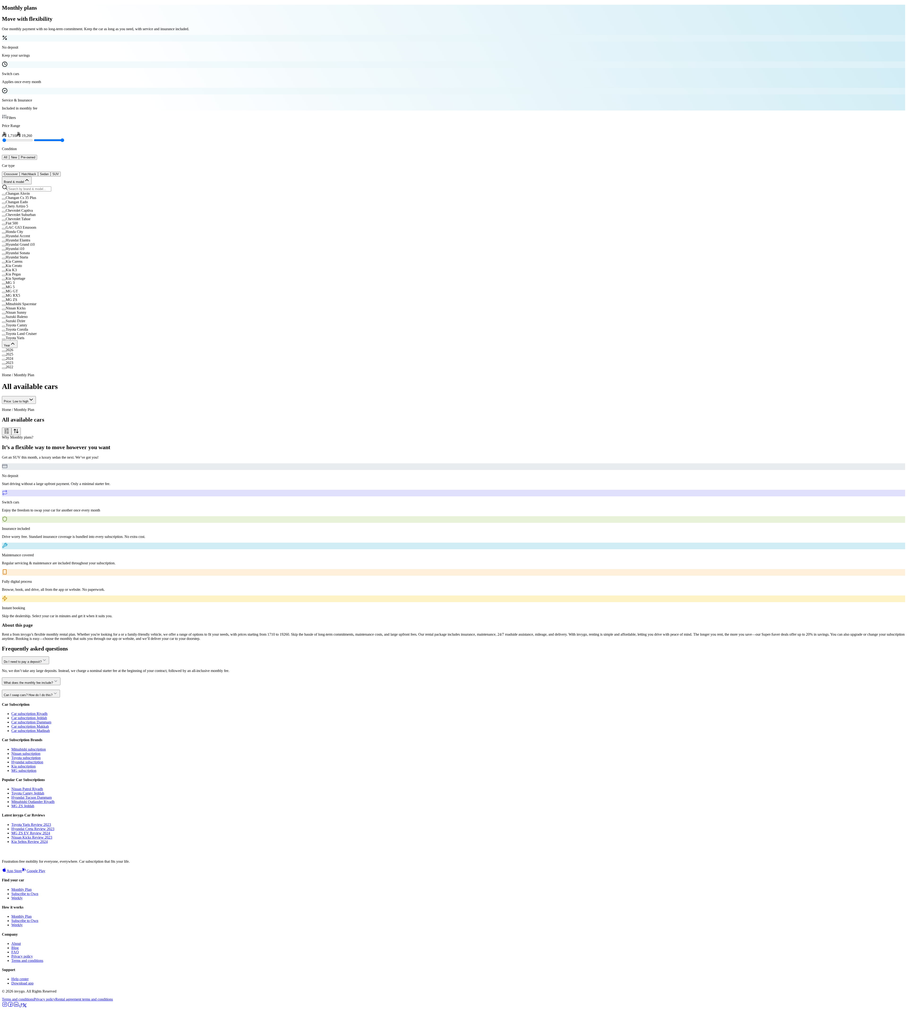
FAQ (15, 952)
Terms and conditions (27, 961)
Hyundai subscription (27, 762)
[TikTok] (21, 1006)
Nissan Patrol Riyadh (27, 789)
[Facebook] (10, 1006)
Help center (20, 979)
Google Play (36, 871)
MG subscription (23, 771)
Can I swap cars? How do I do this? (28, 695)
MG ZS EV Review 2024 (30, 833)
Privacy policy (22, 956)
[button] (453, 193)
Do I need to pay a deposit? (23, 661)
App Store (14, 871)
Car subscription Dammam (31, 722)
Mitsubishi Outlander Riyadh (33, 802)
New (14, 157)
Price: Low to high (16, 401)
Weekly (17, 898)
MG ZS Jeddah (22, 806)
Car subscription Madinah (30, 731)
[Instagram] (5, 1006)
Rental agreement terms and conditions (84, 999)
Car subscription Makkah (30, 726)
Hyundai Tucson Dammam (31, 797)
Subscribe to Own (24, 894)
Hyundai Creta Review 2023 (32, 829)
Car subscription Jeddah (29, 718)
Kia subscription (23, 766)
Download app (22, 983)
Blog (15, 948)
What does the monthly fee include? (28, 683)
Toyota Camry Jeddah (27, 793)
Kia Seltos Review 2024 (29, 842)
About (16, 944)
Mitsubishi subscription (28, 749)
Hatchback (28, 174)
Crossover (11, 174)
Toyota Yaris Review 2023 (31, 825)
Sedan (44, 174)
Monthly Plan (21, 889)
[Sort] (16, 431)
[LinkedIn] (16, 1006)
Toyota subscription (26, 758)
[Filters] (6, 431)
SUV (55, 174)
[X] (24, 1006)
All (5, 157)
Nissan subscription (25, 754)
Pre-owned (28, 157)
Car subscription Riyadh (29, 714)
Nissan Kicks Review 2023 (31, 837)
